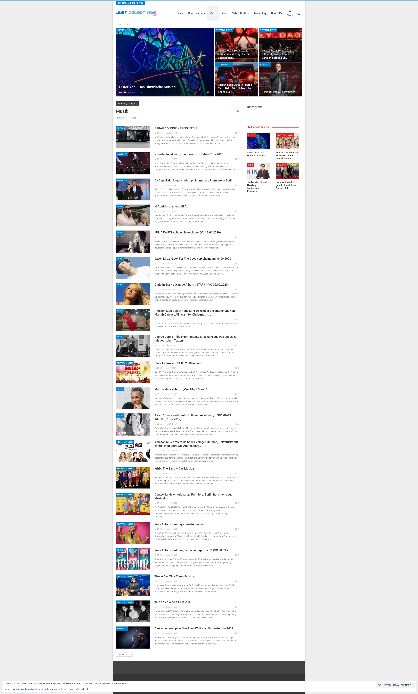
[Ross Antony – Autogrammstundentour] (133, 533)
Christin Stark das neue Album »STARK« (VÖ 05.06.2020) (191, 284)
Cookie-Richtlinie (81, 689)
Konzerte (265, 64)
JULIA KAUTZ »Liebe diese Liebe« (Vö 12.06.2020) (187, 232)
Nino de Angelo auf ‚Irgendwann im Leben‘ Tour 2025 (188, 154)
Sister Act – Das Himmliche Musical (147, 87)
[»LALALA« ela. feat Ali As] (133, 215)
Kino (224, 13)
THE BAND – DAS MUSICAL (172, 602)
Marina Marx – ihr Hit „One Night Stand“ (180, 389)
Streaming (260, 13)
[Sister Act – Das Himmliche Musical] (165, 62)
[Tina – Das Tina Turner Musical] (133, 585)
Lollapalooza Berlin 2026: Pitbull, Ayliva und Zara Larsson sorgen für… (277, 54)
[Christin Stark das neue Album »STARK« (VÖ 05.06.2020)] (133, 294)
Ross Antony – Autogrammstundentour (180, 524)
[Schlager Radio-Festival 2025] (280, 79)
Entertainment (196, 13)
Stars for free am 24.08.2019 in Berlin (178, 363)
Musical (132, 118)
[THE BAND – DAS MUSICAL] (133, 611)
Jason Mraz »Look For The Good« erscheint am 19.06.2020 (192, 258)
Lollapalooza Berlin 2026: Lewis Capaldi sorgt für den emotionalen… (234, 54)
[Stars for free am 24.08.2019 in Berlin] (133, 372)
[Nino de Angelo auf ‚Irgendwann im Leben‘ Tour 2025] (133, 163)
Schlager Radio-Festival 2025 (279, 92)
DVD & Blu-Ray (240, 13)
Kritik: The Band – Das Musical (174, 468)
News (180, 13)
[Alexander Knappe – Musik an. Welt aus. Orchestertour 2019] (133, 637)
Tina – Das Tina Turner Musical (174, 576)
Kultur (120, 30)
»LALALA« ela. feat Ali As (171, 206)
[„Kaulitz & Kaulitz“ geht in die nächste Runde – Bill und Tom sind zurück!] (287, 171)
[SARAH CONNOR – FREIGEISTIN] (133, 137)
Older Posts (125, 654)
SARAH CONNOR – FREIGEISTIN (175, 128)
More (290, 15)
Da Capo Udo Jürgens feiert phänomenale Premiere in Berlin (193, 180)
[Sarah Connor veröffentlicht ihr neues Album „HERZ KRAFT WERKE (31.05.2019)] (133, 424)
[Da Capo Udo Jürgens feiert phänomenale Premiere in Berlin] (133, 189)
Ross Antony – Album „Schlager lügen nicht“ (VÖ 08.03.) (191, 550)
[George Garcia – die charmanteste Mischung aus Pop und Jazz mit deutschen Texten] (133, 346)
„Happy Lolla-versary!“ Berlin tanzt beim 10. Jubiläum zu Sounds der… (235, 88)
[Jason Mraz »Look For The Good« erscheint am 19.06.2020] (133, 268)
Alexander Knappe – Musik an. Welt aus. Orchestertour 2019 (193, 628)
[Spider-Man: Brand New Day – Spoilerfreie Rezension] (258, 171)
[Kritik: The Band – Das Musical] (133, 477)
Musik (213, 13)
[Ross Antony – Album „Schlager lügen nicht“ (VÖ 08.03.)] (133, 559)
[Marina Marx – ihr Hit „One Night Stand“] (133, 398)
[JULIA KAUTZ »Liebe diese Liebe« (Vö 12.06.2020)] (133, 241)
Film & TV (276, 13)
